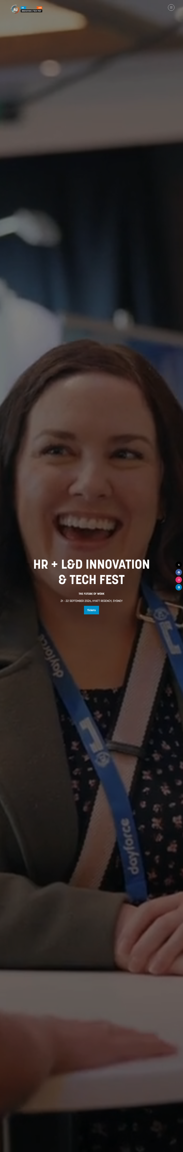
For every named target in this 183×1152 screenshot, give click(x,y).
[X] (178, 565)
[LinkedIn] (178, 587)
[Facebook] (178, 572)
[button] (171, 7)
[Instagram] (178, 580)
